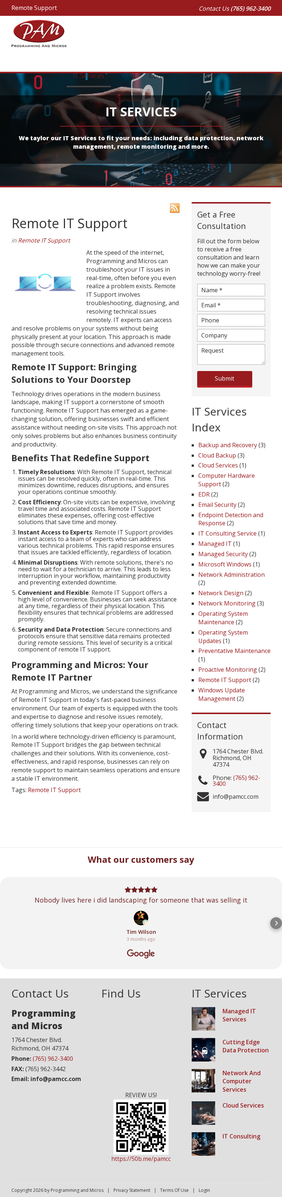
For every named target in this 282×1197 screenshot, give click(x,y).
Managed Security (223, 554)
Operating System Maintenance (223, 618)
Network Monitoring (227, 603)
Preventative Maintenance (234, 651)
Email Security (217, 505)
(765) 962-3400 (251, 8)
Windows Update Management (221, 694)
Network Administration (231, 575)
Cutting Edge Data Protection (246, 1046)
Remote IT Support (44, 240)
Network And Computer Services (242, 1081)
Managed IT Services (239, 1015)
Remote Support (34, 8)
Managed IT (215, 544)
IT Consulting (241, 1136)
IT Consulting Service (227, 533)
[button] (6, 923)
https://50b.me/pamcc (141, 1159)
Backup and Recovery (227, 445)
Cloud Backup (217, 455)
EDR (204, 494)
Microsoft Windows (225, 564)
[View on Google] (141, 918)
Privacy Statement (131, 1190)
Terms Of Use (174, 1190)
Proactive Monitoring (227, 669)
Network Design (220, 593)
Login (204, 1190)
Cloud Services (218, 465)
